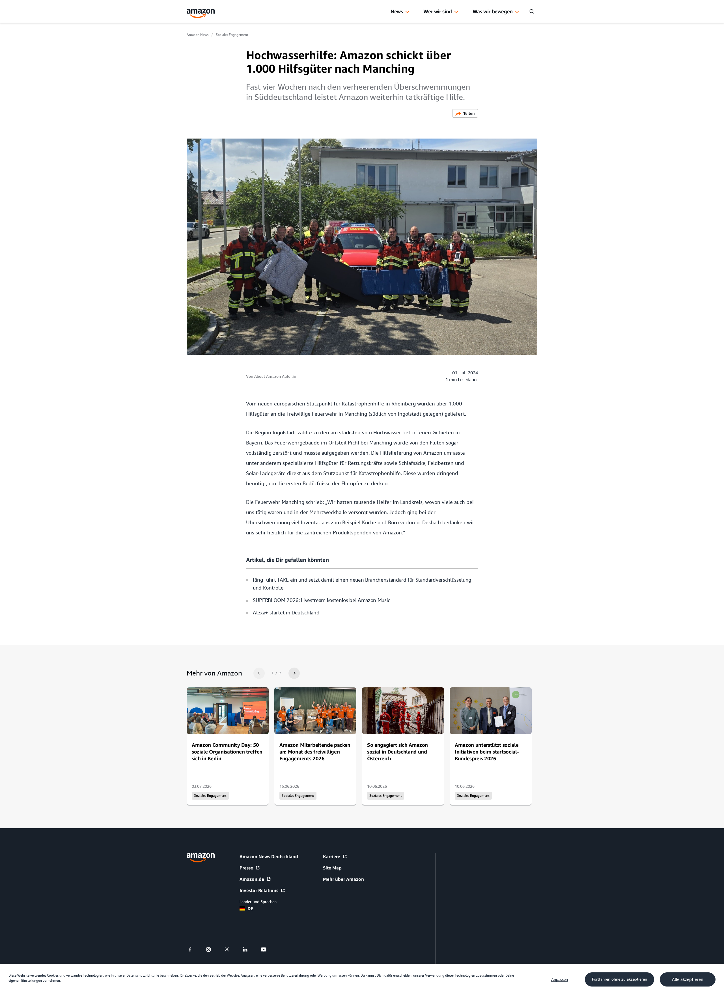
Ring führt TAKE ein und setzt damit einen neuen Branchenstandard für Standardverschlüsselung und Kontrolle (362, 584)
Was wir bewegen (493, 11)
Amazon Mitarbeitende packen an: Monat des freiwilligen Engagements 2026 (314, 751)
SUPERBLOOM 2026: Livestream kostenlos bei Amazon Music (321, 600)
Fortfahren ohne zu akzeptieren (619, 979)
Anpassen (559, 979)
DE (250, 908)
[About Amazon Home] (201, 857)
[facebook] (194, 949)
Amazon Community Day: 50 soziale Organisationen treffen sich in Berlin (227, 751)
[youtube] (267, 949)
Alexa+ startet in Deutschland (286, 612)
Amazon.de (252, 879)
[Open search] (531, 11)
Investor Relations (259, 890)
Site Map (332, 868)
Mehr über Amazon (343, 879)
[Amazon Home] (201, 13)
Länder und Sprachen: (258, 901)
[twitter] (230, 949)
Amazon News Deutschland (269, 856)
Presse (246, 868)
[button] (407, 12)
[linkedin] (249, 949)
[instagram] (212, 949)
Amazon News (197, 35)
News (397, 11)
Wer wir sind (437, 11)
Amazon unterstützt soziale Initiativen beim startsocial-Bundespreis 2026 (487, 751)
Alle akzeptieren (687, 979)
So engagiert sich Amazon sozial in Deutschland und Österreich (397, 751)
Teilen (469, 113)
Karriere (331, 856)
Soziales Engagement (232, 35)
